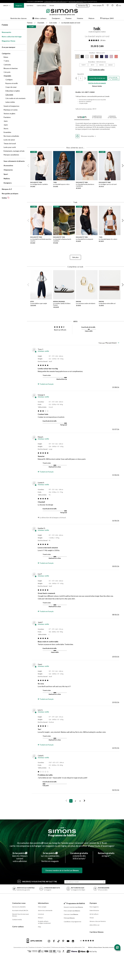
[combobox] (108, 343)
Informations (43, 903)
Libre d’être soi (94, 925)
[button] (82, 6)
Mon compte (97, 5)
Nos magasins (94, 907)
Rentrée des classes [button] (18, 18)
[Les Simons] (62, 830)
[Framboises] (116, 56)
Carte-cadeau (41, 5)
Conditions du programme (72, 921)
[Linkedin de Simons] (73, 941)
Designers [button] (56, 18)
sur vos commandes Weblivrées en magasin (50, 857)
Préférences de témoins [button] (58, 947)
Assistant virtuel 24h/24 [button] (20, 910)
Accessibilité (46, 947)
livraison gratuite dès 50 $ (55, 1)
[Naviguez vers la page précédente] (66, 801)
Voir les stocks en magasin (97, 83)
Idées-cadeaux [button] (40, 18)
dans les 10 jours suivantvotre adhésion (19, 857)
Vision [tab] (82, 117)
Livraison (41, 914)
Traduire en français (47, 384)
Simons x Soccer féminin (98, 921)
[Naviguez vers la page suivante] (84, 801)
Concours (71, 914)
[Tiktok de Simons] (59, 941)
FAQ (39, 927)
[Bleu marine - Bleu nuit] (101, 56)
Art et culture (94, 914)
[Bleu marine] (106, 56)
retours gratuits (76, 1)
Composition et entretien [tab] (97, 116)
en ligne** (106, 854)
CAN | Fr (5, 5)
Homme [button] (80, 18)
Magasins (19, 5)
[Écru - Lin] (92, 56)
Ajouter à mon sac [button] (97, 78)
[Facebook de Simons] (54, 941)
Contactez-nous (19, 903)
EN (84, 947)
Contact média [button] (17, 919)
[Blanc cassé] (87, 56)
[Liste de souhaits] (107, 5)
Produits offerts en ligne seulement (44, 922)
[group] (41, 171)
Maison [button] (91, 18)
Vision (52, 5)
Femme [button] (68, 18)
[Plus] (85, 78)
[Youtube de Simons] (68, 941)
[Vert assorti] (77, 56)
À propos (93, 903)
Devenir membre (73, 907)
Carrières (30, 5)
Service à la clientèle (19, 907)
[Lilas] (111, 56)
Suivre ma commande (45, 910)
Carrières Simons (97, 932)
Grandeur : (97, 62)
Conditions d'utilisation (35, 947)
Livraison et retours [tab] (112, 116)
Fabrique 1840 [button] (108, 18)
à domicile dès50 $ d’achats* (79, 856)
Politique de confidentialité (74, 947)
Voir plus (75, 257)
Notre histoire (94, 910)
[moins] (76, 78)
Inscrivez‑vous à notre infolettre (39, 881)
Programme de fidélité (62, 835)
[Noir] (82, 56)
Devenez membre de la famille (62, 870)
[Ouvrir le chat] (117, 947)
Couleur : (97, 53)
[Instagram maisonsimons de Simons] (49, 941)
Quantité (80, 74)
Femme (5, 25)
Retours (40, 918)
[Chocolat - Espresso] (97, 56)
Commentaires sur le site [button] (21, 947)
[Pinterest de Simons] (63, 941)
